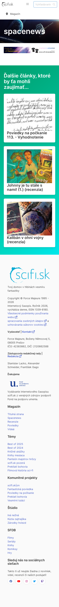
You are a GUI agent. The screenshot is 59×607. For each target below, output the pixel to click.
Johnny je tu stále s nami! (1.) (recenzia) (25, 187)
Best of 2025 (15, 444)
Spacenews (14, 417)
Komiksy (12, 549)
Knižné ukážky (16, 451)
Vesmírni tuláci (16, 500)
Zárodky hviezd (17, 522)
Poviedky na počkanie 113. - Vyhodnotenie (27, 135)
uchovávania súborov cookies (26, 324)
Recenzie (13, 421)
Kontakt (27, 331)
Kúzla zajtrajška (17, 519)
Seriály (12, 541)
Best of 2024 (15, 447)
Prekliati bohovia (18, 466)
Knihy (11, 545)
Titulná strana (16, 414)
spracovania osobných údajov (26, 320)
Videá (11, 429)
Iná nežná (13, 515)
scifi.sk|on (14, 485)
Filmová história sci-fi (20, 470)
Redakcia (13, 356)
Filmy (11, 537)
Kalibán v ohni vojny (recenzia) (25, 239)
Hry (10, 552)
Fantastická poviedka (20, 489)
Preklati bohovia (17, 496)
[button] (27, 4)
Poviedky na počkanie (21, 492)
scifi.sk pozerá (16, 462)
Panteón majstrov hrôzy (22, 459)
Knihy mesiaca (16, 455)
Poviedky (13, 425)
